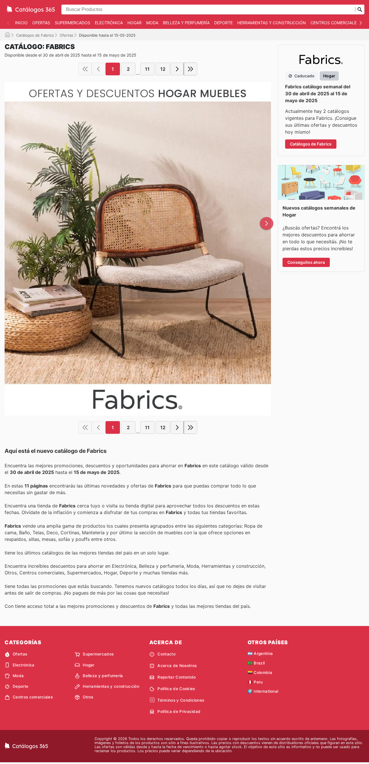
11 (147, 69)
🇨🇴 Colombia (260, 672)
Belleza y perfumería (186, 22)
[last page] (190, 69)
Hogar (134, 22)
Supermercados (72, 22)
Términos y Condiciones (180, 700)
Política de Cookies (176, 688)
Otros (88, 697)
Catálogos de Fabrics (35, 35)
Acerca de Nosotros (177, 665)
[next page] (177, 69)
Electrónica (109, 22)
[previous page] (98, 69)
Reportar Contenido (176, 677)
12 (162, 69)
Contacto (166, 654)
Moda (152, 22)
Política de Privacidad (178, 711)
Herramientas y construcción (271, 22)
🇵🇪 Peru (255, 682)
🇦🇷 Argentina (260, 653)
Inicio (21, 22)
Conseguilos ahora (306, 262)
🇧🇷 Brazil (256, 663)
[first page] (85, 69)
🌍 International (263, 691)
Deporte (223, 22)
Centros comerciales (334, 22)
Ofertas (41, 22)
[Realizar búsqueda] (359, 9)
